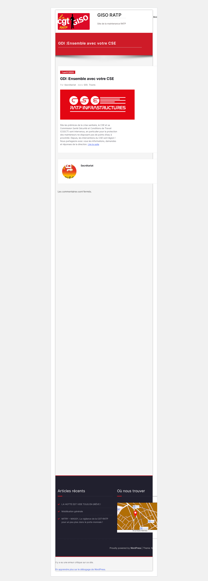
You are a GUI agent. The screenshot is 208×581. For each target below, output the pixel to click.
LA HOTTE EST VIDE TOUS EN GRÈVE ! (81, 504)
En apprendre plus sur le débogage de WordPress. (80, 569)
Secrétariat (70, 84)
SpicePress (156, 548)
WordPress (135, 548)
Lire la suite (93, 144)
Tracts (92, 84)
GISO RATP (109, 15)
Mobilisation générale (72, 511)
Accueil (157, 17)
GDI (86, 84)
